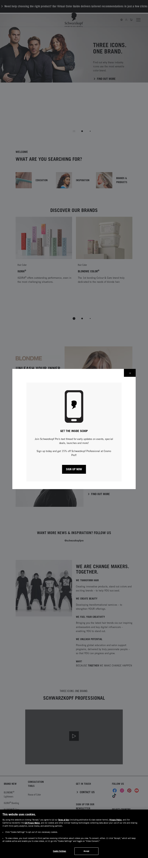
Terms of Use (63, 820)
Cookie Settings (59, 851)
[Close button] (130, 373)
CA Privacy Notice (32, 823)
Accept (86, 851)
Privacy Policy (115, 820)
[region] (74, 834)
